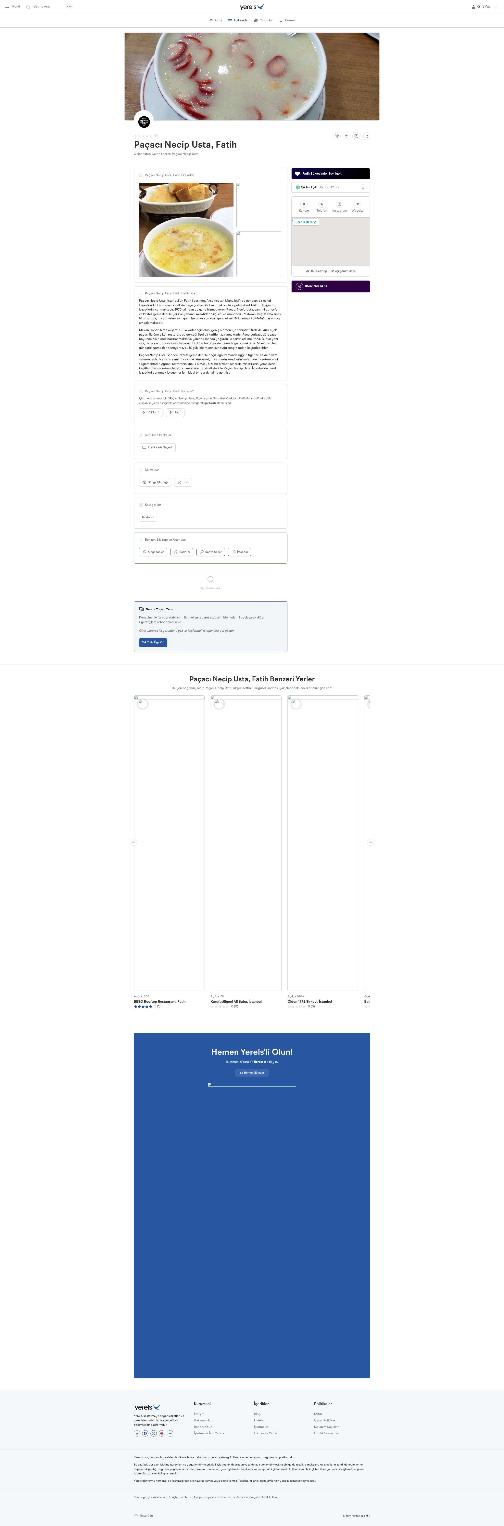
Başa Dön (146, 1515)
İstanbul (242, 552)
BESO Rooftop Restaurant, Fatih (160, 1002)
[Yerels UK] (162, 1433)
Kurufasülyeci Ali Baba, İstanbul (236, 1002)
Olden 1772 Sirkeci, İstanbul (309, 1002)
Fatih (178, 412)
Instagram (339, 210)
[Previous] (133, 842)
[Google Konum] (346, 136)
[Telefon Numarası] (337, 136)
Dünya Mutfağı (158, 482)
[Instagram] (356, 136)
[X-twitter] (153, 1433)
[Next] (370, 842)
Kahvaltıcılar (213, 552)
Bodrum (184, 552)
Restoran (148, 517)
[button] (496, 7)
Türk (186, 482)
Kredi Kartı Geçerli (160, 447)
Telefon (321, 210)
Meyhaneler (156, 552)
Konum (304, 210)
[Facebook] (145, 1433)
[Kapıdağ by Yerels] (170, 1433)
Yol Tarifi (153, 412)
